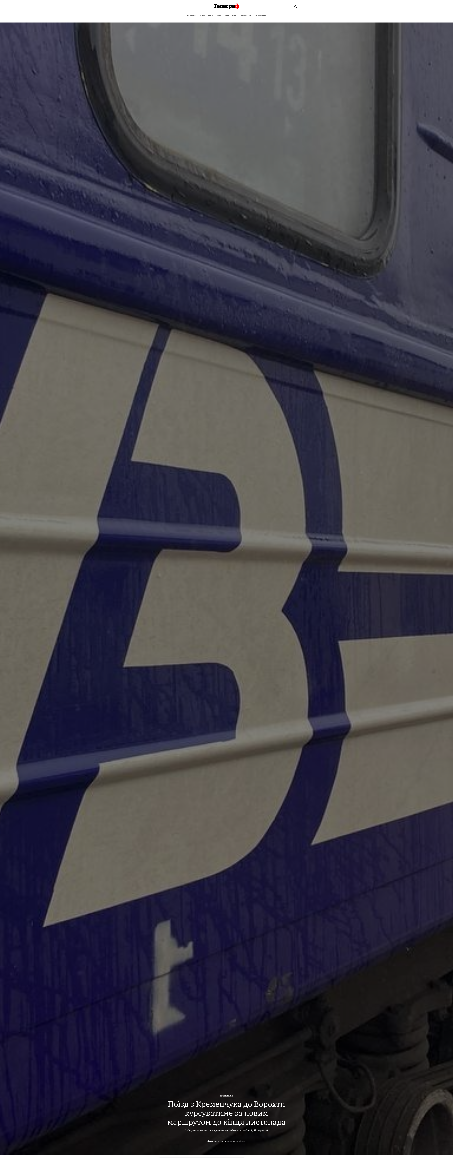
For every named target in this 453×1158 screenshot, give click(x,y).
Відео (218, 15)
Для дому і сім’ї (245, 15)
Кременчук (226, 1096)
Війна (226, 15)
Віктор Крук (213, 1141)
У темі (202, 15)
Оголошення (261, 15)
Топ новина (191, 15)
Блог (234, 15)
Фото (210, 15)
